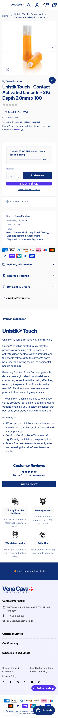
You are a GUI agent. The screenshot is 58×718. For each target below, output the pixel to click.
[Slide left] (5, 48)
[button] (4, 5)
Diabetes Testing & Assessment (23, 235)
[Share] (52, 80)
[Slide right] (52, 48)
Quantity (10, 169)
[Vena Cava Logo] (17, 592)
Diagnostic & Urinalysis (19, 239)
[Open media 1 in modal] (29, 48)
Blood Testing (41, 232)
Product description (14, 318)
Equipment (37, 239)
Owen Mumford (13, 81)
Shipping (15, 122)
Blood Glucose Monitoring (19, 232)
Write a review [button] (29, 483)
